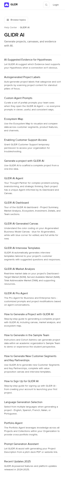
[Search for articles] (46, 5)
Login (57, 6)
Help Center (10, 27)
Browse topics (18, 20)
